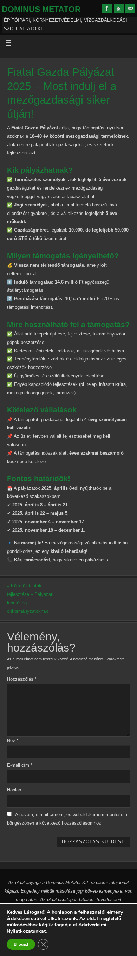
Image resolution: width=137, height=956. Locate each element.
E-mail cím (19, 765)
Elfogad (21, 944)
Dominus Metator (41, 9)
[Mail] (130, 8)
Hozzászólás (22, 679)
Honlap (14, 790)
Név (12, 740)
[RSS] (119, 8)
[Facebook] (107, 8)
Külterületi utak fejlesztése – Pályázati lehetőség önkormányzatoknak (30, 598)
